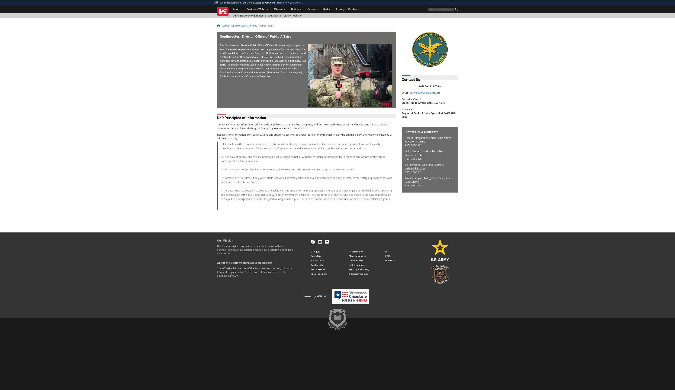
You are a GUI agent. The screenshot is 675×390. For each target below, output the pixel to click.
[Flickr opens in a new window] (327, 242)
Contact (353, 9)
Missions (280, 9)
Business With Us (257, 9)
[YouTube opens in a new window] (320, 242)
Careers (312, 9)
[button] (290, 3)
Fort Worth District (415, 141)
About (237, 9)
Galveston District (414, 155)
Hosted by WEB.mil (314, 296)
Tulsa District (411, 181)
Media (327, 9)
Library (340, 9)
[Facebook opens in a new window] (313, 242)
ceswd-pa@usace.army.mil (425, 92)
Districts (296, 9)
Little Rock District (414, 168)
